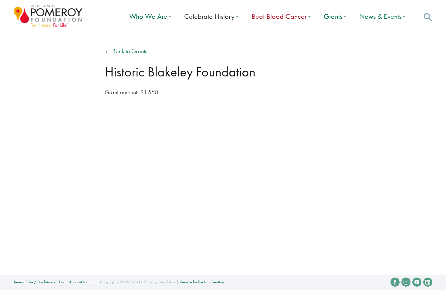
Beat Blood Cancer (279, 16)
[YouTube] (416, 282)
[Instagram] (406, 282)
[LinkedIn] (427, 282)
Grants (333, 16)
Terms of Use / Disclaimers (34, 282)
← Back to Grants (126, 51)
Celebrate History (209, 16)
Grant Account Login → (77, 282)
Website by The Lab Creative (202, 282)
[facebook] (395, 282)
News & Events (380, 16)
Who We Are (148, 16)
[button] (427, 16)
